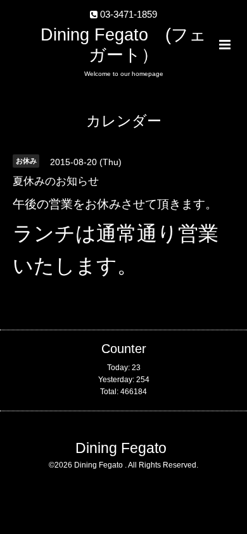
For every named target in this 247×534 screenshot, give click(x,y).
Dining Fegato (121, 448)
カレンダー (124, 121)
